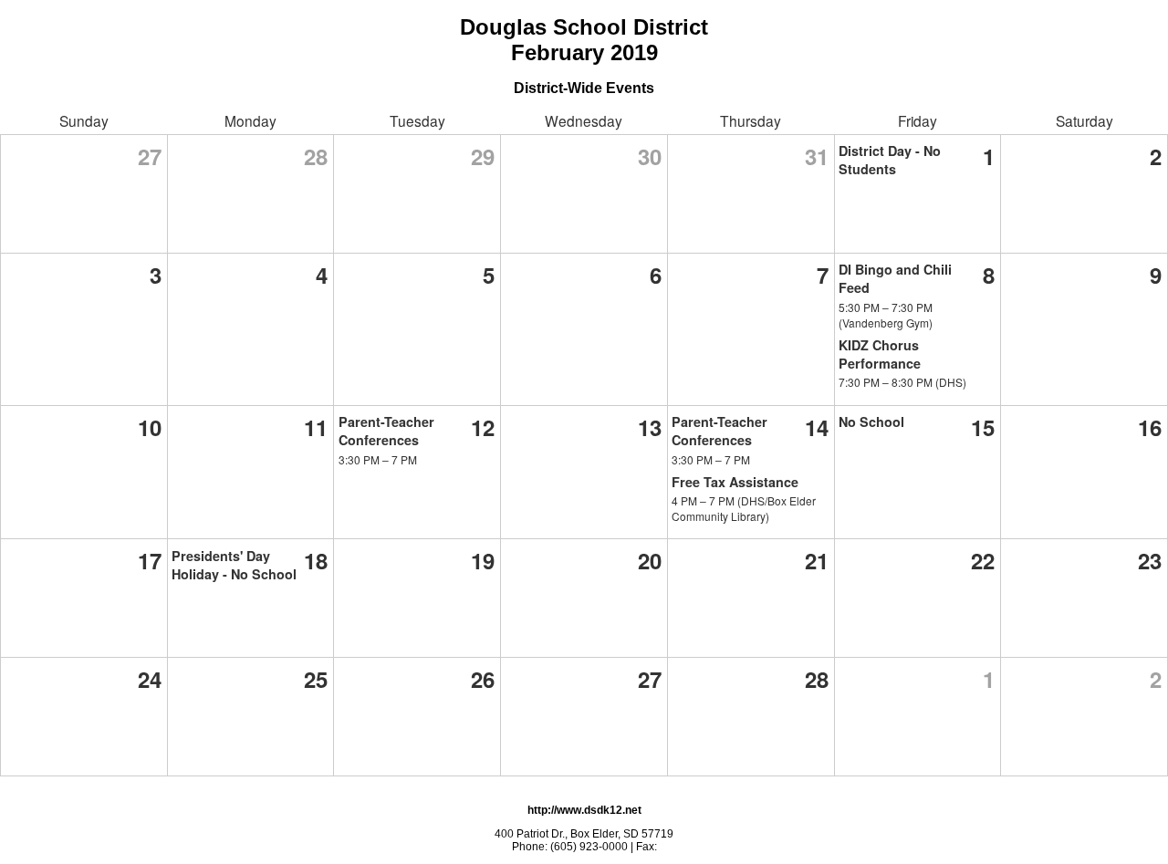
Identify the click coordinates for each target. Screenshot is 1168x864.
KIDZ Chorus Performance (880, 354)
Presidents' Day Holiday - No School (234, 565)
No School (871, 421)
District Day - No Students (890, 159)
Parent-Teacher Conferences (386, 430)
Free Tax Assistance (735, 482)
